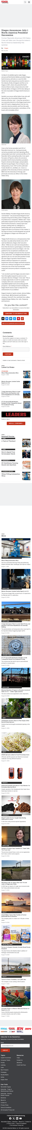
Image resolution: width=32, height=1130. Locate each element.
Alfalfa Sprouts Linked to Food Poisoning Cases (15, 755)
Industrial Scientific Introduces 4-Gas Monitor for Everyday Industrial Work (15, 786)
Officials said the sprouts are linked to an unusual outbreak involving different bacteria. (14, 757)
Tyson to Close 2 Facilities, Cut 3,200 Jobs (13, 979)
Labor (3, 717)
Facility (4, 912)
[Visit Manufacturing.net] (12, 1031)
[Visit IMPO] (28, 1028)
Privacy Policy (11, 1123)
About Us (21, 1121)
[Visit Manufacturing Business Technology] (20, 1031)
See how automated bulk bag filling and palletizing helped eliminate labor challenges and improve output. (15, 563)
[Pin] (18, 318)
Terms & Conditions (21, 1123)
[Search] (25, 2)
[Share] (6, 318)
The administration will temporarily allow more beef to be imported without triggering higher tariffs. (16, 630)
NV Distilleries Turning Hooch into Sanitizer (9, 464)
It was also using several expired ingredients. (13, 821)
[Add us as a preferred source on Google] (22, 318)
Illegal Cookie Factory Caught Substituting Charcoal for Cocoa (13, 818)
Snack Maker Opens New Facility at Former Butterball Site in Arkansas (13, 915)
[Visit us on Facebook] (10, 1118)
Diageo (6, 48)
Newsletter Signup (6, 1121)
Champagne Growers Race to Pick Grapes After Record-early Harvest (15, 721)
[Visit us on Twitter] (14, 1118)
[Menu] (29, 2)
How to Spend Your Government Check (8, 453)
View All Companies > (16, 423)
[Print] (2, 318)
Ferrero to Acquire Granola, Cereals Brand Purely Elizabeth (15, 948)
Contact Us (28, 1121)
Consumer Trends (7, 655)
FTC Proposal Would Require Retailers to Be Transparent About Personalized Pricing (11, 403)
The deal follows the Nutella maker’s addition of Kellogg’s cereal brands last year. (14, 951)
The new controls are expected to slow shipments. (15, 693)
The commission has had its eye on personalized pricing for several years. (14, 662)
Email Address (7, 346)
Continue (8, 354)
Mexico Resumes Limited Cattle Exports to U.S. (10, 382)
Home (4, 438)
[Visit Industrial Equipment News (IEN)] (20, 1028)
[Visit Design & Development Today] (4, 1028)
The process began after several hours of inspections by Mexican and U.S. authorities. (15, 594)
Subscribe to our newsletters (16, 313)
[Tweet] (14, 318)
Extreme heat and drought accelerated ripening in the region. (15, 725)
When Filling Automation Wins (10, 373)
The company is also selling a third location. (13, 981)
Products (5, 782)
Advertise (14, 1121)
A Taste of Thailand (8, 441)
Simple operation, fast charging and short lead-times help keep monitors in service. (15, 790)
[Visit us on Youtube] (20, 1118)
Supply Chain (5, 588)
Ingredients (6, 460)
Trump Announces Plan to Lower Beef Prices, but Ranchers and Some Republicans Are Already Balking (10, 393)
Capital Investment (7, 944)
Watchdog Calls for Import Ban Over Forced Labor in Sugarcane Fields (14, 883)
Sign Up (5, 1050)
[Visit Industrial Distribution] (4, 1031)
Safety (4, 752)
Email (2, 1042)
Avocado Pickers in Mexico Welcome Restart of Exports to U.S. (15, 1009)
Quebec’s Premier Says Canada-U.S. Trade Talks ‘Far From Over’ (15, 849)
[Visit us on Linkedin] (17, 1118)
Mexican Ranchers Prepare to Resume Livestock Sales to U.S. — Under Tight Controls (15, 690)
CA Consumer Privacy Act (16, 1125)
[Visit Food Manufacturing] (12, 1028)
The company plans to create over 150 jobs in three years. (15, 919)
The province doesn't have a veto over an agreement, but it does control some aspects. (15, 853)
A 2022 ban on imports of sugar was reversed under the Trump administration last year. (15, 887)
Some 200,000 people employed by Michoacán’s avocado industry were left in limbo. (14, 1013)
